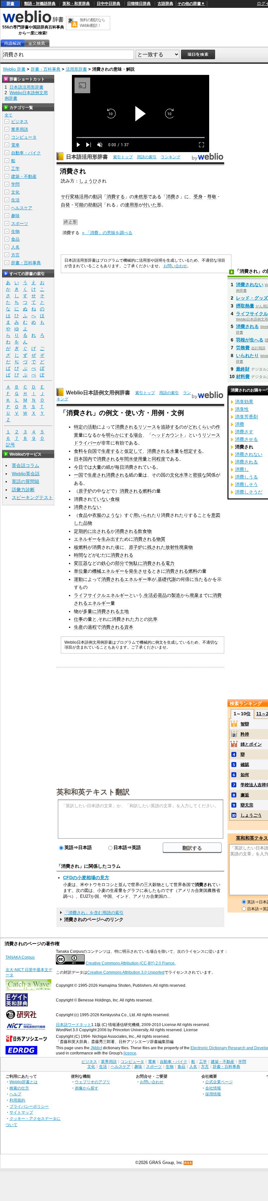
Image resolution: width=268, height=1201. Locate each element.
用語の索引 (147, 157)
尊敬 (211, 196)
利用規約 (17, 1100)
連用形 (132, 204)
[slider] (140, 137)
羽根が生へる (249, 339)
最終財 (243, 369)
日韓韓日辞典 (139, 3)
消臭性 (242, 409)
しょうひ (88, 180)
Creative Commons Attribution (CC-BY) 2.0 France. (131, 963)
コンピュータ (24, 137)
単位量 (81, 571)
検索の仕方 (19, 1088)
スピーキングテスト (32, 497)
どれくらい (199, 426)
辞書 (10, 3)
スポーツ (19, 223)
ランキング (170, 157)
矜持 (245, 734)
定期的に (83, 531)
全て (8, 115)
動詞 (97, 196)
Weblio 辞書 (14, 69)
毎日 (119, 467)
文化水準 (179, 475)
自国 (92, 451)
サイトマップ (21, 1112)
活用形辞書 (76, 69)
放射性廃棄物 (179, 547)
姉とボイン (251, 744)
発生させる (140, 571)
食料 (78, 451)
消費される (126, 426)
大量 (96, 467)
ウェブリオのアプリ (92, 1082)
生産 (78, 627)
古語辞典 (165, 3)
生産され (97, 475)
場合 (137, 435)
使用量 (140, 458)
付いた (150, 204)
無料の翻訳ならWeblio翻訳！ (92, 23)
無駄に (135, 563)
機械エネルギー (108, 571)
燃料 (147, 491)
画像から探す (86, 1088)
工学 (15, 168)
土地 (124, 611)
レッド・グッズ (252, 298)
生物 (15, 231)
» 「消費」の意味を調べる (107, 232)
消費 (170, 196)
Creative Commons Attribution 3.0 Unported (125, 972)
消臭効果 (244, 401)
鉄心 (105, 563)
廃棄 (194, 595)
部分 (119, 563)
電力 (170, 563)
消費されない (87, 507)
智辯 (245, 724)
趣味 (15, 215)
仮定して (133, 451)
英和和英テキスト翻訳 (93, 791)
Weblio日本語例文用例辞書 (98, 392)
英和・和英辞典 (76, 3)
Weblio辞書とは (23, 1082)
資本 (128, 627)
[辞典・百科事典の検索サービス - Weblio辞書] (33, 21)
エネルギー (85, 539)
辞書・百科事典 (45, 69)
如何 (245, 774)
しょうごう (251, 815)
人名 (15, 247)
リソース (147, 426)
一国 (78, 475)
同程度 (158, 458)
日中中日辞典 (108, 3)
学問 (15, 184)
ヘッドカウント (168, 435)
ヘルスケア (21, 207)
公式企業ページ (219, 1082)
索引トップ (123, 157)
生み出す (110, 539)
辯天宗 (247, 805)
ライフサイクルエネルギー (101, 595)
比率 (153, 619)
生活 (15, 200)
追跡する (170, 426)
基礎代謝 (167, 579)
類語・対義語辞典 (40, 3)
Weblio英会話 (26, 473)
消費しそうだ (248, 492)
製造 (175, 595)
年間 (124, 458)
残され (154, 547)
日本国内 (83, 458)
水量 (174, 451)
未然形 (141, 196)
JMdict (96, 1048)
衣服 (96, 515)
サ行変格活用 (74, 196)
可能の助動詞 (88, 204)
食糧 (115, 499)
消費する (116, 196)
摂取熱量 (245, 305)
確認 (245, 764)
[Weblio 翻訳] (72, 23)
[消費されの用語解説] (12, 43)
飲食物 (145, 531)
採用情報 (213, 1094)
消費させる (246, 439)
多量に (90, 611)
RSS (188, 1163)
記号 (10, 444)
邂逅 (245, 794)
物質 (160, 539)
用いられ (142, 515)
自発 (65, 204)
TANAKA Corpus (20, 957)
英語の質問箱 (25, 481)
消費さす (244, 431)
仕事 (78, 619)
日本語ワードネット (73, 1024)
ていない (101, 499)
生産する (110, 451)
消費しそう (246, 484)
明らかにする (119, 435)
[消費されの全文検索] (37, 43)
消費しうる (246, 476)
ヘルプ (15, 1094)
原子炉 (85, 491)
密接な (200, 475)
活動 (92, 426)
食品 (83, 515)
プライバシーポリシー (29, 1106)
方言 (15, 254)
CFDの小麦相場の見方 (86, 877)
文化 (15, 192)
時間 (78, 555)
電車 (15, 145)
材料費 (243, 376)
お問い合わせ (175, 266)
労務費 (243, 347)
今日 (78, 467)
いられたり (247, 355)
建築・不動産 (24, 176)
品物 (87, 523)
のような (110, 515)
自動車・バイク (26, 152)
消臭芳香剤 (246, 416)
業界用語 (19, 129)
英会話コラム (25, 465)
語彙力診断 (23, 489)
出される (101, 531)
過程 (92, 627)
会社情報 (213, 1088)
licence (130, 1053)
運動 (78, 579)
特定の (81, 426)
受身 (198, 196)
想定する (193, 451)
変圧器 (81, 563)
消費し (242, 469)
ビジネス (19, 121)
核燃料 (81, 547)
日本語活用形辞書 (87, 157)
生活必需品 (155, 595)
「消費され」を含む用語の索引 (94, 912)
